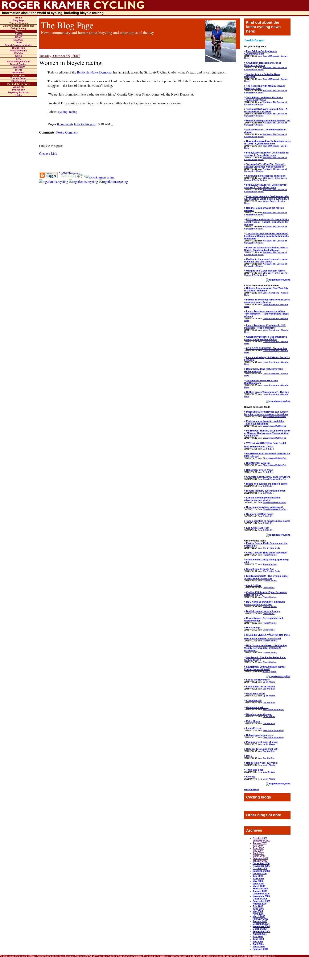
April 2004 (258, 944)
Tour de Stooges (18, 23)
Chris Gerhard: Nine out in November (266, 552)
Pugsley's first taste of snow (262, 742)
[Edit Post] (112, 124)
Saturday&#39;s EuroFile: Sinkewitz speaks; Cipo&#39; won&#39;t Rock (265, 165)
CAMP (18, 37)
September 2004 (261, 931)
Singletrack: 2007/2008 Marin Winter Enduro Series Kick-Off (264, 668)
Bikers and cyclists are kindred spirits (267, 483)
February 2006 (260, 888)
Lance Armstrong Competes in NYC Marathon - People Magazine (265, 326)
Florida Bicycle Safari (18, 61)
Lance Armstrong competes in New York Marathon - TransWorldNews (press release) (266, 313)
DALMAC (18, 39)
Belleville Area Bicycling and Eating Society (18, 27)
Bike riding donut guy (273, 710)
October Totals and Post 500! (262, 749)
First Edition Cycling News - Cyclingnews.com (260, 52)
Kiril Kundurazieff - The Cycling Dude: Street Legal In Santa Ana (266, 577)
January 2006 (260, 891)
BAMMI (18, 34)
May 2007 (258, 851)
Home (18, 17)
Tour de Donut (18, 78)
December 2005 (261, 893)
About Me (18, 87)
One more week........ (257, 707)
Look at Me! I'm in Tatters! (260, 686)
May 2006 (258, 881)
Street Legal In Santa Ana (260, 569)
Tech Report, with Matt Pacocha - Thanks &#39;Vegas (263, 98)
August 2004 (260, 934)
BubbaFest (18, 72)
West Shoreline (18, 50)
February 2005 (260, 919)
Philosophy (18, 89)
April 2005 (258, 913)
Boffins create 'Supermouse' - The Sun (267, 392)
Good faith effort (255, 693)
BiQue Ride (18, 48)
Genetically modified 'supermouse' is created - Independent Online (265, 338)
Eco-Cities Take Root (257, 528)
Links (19, 95)
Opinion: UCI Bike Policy (259, 514)
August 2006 (260, 873)
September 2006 (261, 871)
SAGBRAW (19, 67)
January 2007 (260, 861)
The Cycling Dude (271, 548)
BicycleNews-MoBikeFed (274, 417)
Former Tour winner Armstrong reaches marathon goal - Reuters (267, 300)
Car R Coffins (253, 585)
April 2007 (258, 853)
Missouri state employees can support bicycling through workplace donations (266, 413)
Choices (250, 776)
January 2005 (260, 921)
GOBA (18, 56)
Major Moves (253, 721)
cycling (62, 111)
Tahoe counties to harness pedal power (268, 521)
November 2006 (261, 866)
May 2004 (258, 941)
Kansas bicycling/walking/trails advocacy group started (262, 498)
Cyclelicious (269, 588)
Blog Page (18, 20)
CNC (18, 59)
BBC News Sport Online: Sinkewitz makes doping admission (264, 603)
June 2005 (258, 908)
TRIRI (19, 42)
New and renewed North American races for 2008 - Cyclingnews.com (267, 142)
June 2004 (258, 939)
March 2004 (259, 946)
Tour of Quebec (18, 64)
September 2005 (261, 901)
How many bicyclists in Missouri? (264, 507)
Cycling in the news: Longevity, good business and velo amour (266, 260)
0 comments (65, 124)
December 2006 (261, 863)
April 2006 (258, 883)
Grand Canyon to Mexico (18, 45)
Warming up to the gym (259, 714)
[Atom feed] (113, 181)
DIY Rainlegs (253, 627)
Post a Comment (67, 132)
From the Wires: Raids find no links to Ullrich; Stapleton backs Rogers (266, 248)
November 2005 (261, 896)
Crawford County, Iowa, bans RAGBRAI (268, 477)
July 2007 (258, 845)
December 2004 (261, 924)
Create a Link (48, 153)
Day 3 (249, 756)
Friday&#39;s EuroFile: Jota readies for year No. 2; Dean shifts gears (266, 153)
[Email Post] (111, 124)
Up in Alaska (269, 682)
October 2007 (260, 838)
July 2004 (258, 936)
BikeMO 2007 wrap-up (258, 463)
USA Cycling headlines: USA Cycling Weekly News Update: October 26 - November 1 (265, 648)
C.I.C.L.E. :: (268, 449)
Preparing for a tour (18, 92)
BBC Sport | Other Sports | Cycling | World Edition (266, 179)
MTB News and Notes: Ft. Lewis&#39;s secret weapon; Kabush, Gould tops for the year (266, 222)
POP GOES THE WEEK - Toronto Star (266, 348)
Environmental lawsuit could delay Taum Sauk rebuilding (264, 422)
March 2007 (259, 856)
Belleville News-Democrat (94, 72)
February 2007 (260, 858)
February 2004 (260, 949)
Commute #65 (253, 700)
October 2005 (260, 898)
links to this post (84, 124)
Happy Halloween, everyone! (262, 763)
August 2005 (260, 903)
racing (73, 111)
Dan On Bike (269, 689)
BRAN (18, 69)
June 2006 (258, 878)
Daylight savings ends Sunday (263, 611)
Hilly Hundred (18, 81)
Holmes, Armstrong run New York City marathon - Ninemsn (266, 289)
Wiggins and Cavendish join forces (265, 270)
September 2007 (261, 840)
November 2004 (261, 926)
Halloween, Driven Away (259, 470)
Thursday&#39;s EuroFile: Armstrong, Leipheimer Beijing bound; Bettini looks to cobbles (266, 236)
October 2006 (260, 868)
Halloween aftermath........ (260, 735)
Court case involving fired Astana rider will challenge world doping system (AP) (266, 197)
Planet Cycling (270, 555)
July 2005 (258, 906)
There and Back (254, 769)
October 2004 (260, 929)
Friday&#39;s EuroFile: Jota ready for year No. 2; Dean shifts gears (265, 186)
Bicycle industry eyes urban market (265, 490)
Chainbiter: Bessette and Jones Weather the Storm (262, 64)
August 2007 (260, 843)
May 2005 (258, 911)
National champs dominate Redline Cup (268, 120)
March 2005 (259, 916)
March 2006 (259, 886)
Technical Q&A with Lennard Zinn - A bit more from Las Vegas (265, 110)
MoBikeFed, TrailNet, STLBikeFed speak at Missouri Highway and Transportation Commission (267, 433)
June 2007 (258, 848)
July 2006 (258, 876)
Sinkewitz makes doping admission (265, 175)
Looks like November (257, 679)
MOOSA (18, 53)
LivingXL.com (253, 728)
